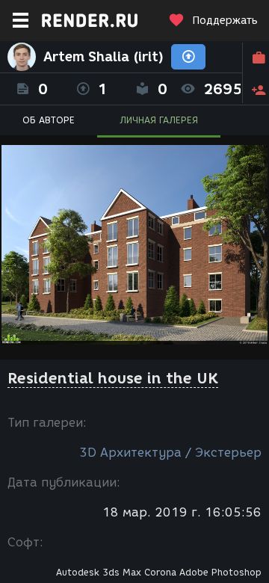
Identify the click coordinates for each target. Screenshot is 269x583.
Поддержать (225, 20)
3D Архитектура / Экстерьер (170, 452)
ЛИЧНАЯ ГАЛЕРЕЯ (159, 120)
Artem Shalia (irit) (103, 57)
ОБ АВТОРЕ (48, 120)
